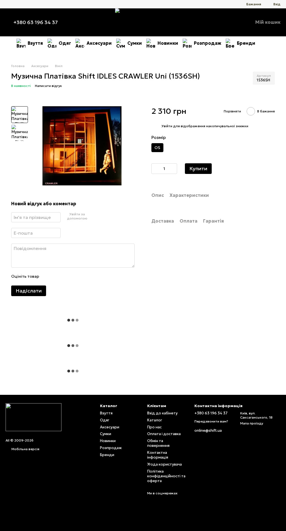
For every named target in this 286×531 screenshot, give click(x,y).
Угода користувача (164, 464)
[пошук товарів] (265, 43)
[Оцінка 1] (48, 276)
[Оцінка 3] (65, 276)
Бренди (246, 43)
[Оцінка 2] (57, 276)
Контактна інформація (157, 455)
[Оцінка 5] (83, 276)
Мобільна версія (25, 449)
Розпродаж (207, 43)
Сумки (134, 43)
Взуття (35, 43)
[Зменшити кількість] (155, 169)
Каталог (154, 420)
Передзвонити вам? (211, 421)
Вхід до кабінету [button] (162, 413)
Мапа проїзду (251, 423)
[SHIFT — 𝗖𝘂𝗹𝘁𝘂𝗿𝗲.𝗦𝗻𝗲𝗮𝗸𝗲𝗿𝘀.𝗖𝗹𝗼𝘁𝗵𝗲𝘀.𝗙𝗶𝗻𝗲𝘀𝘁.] (33, 417)
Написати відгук (48, 86)
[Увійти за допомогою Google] (99, 216)
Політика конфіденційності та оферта (166, 476)
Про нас (154, 427)
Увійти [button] (166, 126)
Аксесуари (99, 43)
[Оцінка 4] (74, 276)
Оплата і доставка (164, 433)
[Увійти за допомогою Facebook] (90, 216)
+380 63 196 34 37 (35, 22)
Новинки (168, 43)
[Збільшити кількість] (173, 169)
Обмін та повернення (158, 443)
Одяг (65, 43)
